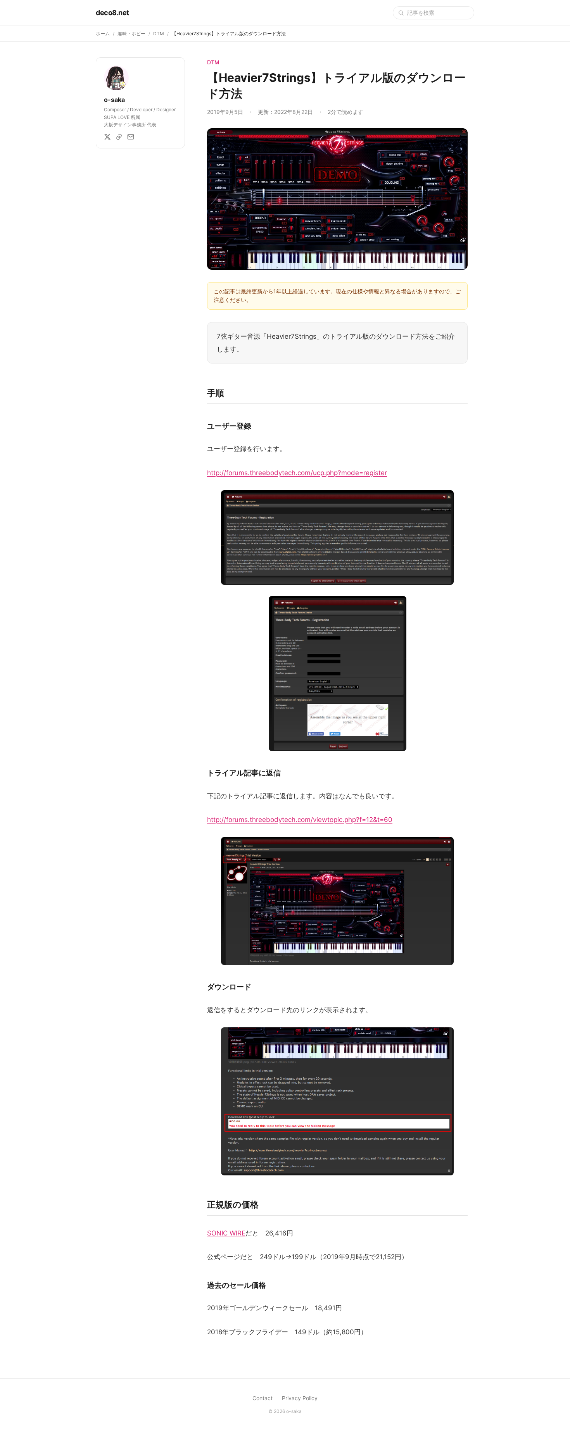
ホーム (103, 33)
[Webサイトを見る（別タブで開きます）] (119, 136)
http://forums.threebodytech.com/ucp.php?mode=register (297, 473)
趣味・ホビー (131, 33)
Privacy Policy (300, 1398)
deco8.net (112, 13)
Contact (262, 1398)
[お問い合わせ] (130, 136)
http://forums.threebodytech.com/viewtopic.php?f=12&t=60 (299, 820)
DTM (158, 33)
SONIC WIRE (226, 1233)
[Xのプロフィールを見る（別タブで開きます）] (107, 136)
